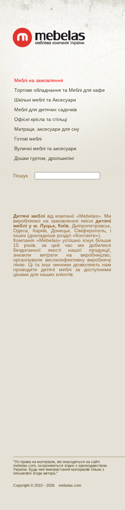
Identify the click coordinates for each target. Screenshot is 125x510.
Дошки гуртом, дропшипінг (44, 158)
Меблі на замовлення (38, 80)
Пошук (20, 175)
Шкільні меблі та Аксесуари (45, 100)
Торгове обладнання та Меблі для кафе (59, 90)
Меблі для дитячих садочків (45, 109)
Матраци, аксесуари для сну (46, 129)
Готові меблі (28, 138)
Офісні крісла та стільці (40, 119)
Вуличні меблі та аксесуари (45, 148)
